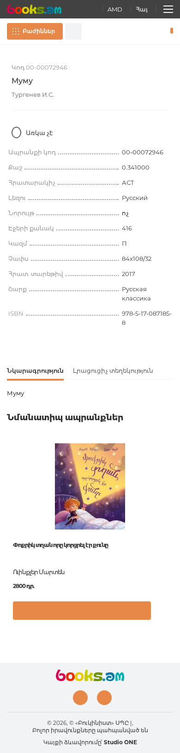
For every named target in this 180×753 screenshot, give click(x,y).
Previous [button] (11, 509)
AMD (115, 9)
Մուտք (142, 31)
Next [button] (168, 509)
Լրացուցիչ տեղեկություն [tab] (113, 370)
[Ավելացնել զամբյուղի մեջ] (82, 610)
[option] (90, 534)
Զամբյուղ (169, 31)
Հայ (142, 9)
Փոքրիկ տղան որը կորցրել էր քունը (60, 544)
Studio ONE (120, 742)
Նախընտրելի (156, 31)
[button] (163, 615)
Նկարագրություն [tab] (35, 370)
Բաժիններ (39, 31)
